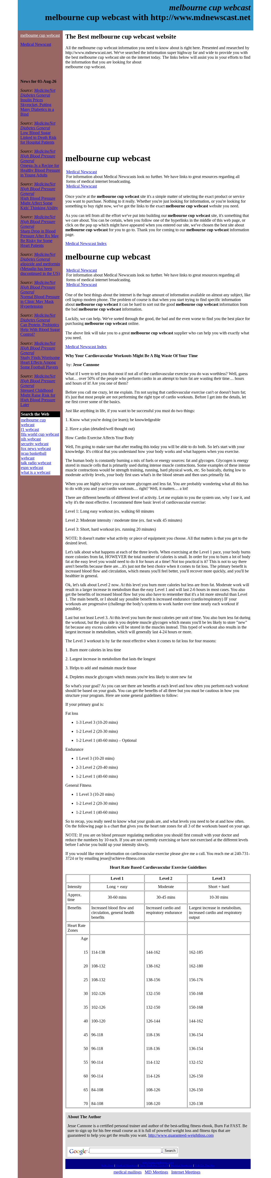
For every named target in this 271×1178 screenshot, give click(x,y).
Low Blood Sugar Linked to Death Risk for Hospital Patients (38, 137)
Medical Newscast (35, 44)
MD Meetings (156, 1172)
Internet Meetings (185, 1172)
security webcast (34, 444)
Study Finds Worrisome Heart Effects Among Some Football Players (40, 362)
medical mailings (128, 1172)
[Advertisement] (36, 63)
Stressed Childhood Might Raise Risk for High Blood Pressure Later (37, 397)
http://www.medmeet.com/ (158, 1162)
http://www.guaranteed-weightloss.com (181, 1135)
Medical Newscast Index (86, 243)
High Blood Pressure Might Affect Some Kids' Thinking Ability (39, 203)
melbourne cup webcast (40, 35)
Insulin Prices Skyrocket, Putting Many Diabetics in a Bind (37, 107)
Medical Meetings (126, 1165)
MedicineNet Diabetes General (37, 92)
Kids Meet (107, 1165)
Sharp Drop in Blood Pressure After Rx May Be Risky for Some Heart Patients (39, 238)
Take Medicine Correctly (153, 1165)
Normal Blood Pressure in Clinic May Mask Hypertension (40, 301)
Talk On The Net (205, 1165)
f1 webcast (30, 429)
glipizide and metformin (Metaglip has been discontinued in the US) (40, 269)
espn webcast (32, 467)
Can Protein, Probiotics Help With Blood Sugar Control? (40, 329)
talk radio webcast (36, 463)
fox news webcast (36, 448)
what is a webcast (35, 472)
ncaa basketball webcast (33, 455)
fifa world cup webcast (40, 434)
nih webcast (31, 439)
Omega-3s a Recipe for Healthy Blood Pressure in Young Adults (40, 170)
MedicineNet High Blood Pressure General (37, 156)
